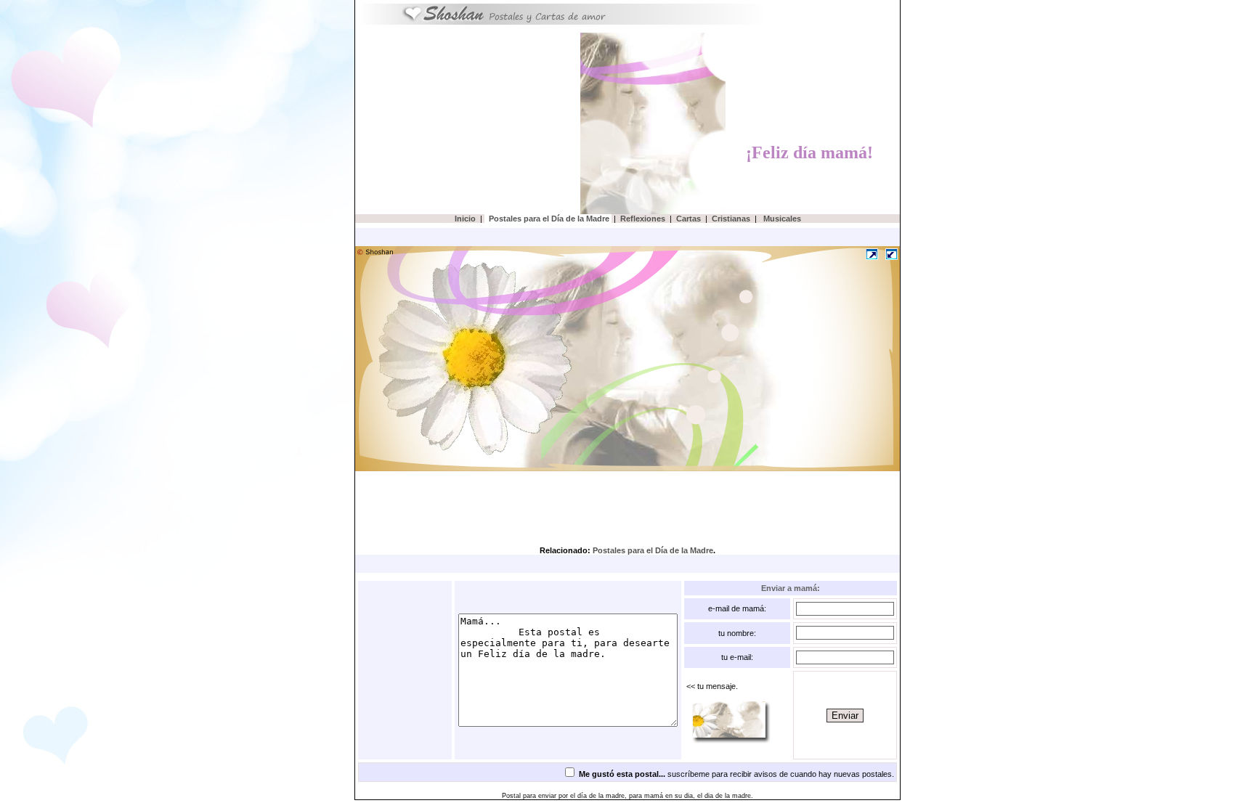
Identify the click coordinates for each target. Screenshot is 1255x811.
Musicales (781, 218)
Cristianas (731, 218)
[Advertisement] (471, 121)
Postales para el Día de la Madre (548, 218)
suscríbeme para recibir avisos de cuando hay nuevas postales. (736, 774)
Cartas (688, 218)
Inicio (465, 218)
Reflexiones (642, 218)
